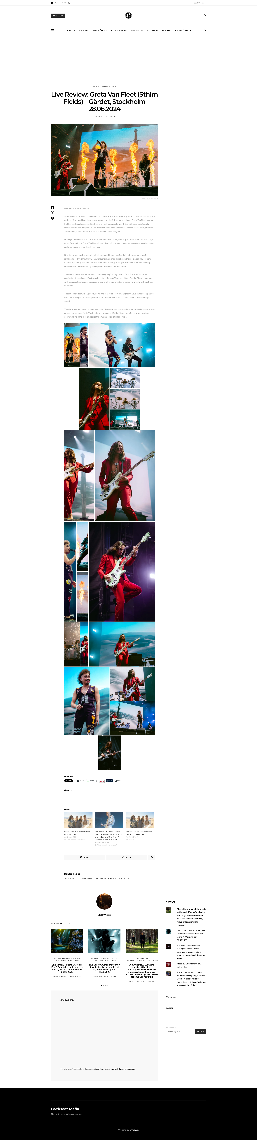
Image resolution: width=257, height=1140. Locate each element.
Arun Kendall (134, 981)
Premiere (83, 30)
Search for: (170, 1027)
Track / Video (100, 30)
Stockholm (124, 878)
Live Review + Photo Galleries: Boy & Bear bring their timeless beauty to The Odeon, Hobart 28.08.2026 (69, 64)
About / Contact (199, 3)
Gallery (95, 86)
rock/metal (88, 878)
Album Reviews (119, 30)
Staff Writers (110, 117)
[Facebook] (52, 3)
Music (114, 86)
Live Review (137, 30)
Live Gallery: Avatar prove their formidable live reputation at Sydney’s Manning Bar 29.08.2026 (99, 65)
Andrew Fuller (59, 976)
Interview (152, 30)
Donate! (166, 30)
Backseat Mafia (65, 1109)
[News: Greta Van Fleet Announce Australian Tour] (78, 820)
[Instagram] (69, 3)
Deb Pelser (97, 976)
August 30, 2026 (74, 976)
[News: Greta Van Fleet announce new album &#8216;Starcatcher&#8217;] (140, 820)
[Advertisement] (128, 60)
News (69, 30)
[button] (205, 30)
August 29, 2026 (110, 976)
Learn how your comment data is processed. (115, 1069)
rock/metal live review (106, 878)
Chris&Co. (134, 1129)
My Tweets (171, 997)
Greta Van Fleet (72, 878)
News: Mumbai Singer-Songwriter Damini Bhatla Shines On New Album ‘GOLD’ (189, 65)
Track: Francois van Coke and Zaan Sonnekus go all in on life (159, 64)
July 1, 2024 (97, 117)
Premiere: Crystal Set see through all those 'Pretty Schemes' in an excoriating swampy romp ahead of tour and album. (191, 951)
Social (169, 1008)
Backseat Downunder (63, 958)
